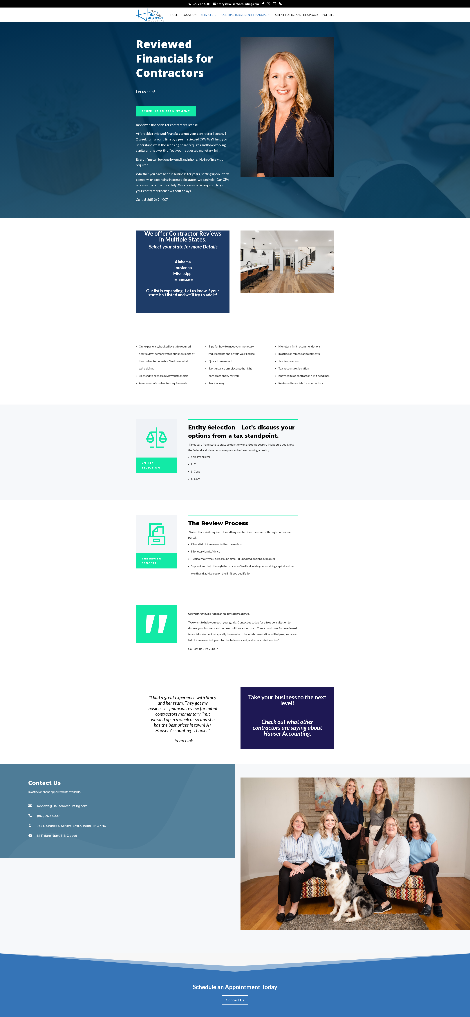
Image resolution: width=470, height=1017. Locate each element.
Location (189, 15)
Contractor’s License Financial (244, 15)
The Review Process (152, 561)
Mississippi (182, 273)
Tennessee (183, 279)
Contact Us (235, 1000)
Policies (328, 15)
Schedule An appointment (166, 111)
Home (174, 15)
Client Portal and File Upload (296, 15)
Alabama (183, 261)
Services (207, 15)
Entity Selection (151, 465)
